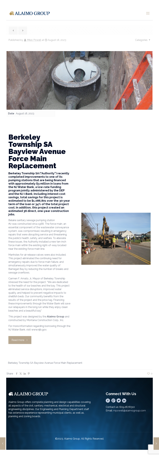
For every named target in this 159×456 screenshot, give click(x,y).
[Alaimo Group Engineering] (29, 13)
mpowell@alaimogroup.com (129, 410)
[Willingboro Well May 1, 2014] (2, 443)
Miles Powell (34, 40)
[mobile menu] (147, 13)
